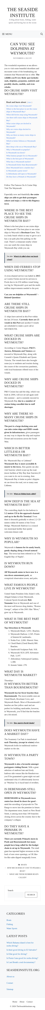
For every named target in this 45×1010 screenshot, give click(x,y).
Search (10, 890)
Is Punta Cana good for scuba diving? (22, 958)
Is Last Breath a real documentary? (21, 962)
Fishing (10, 924)
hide (29, 102)
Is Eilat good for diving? (17, 954)
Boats (24, 865)
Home (14, 1002)
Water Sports (12, 928)
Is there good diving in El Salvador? (22, 950)
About (21, 1002)
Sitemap (10, 989)
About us (10, 976)
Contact (10, 983)
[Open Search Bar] (41, 34)
